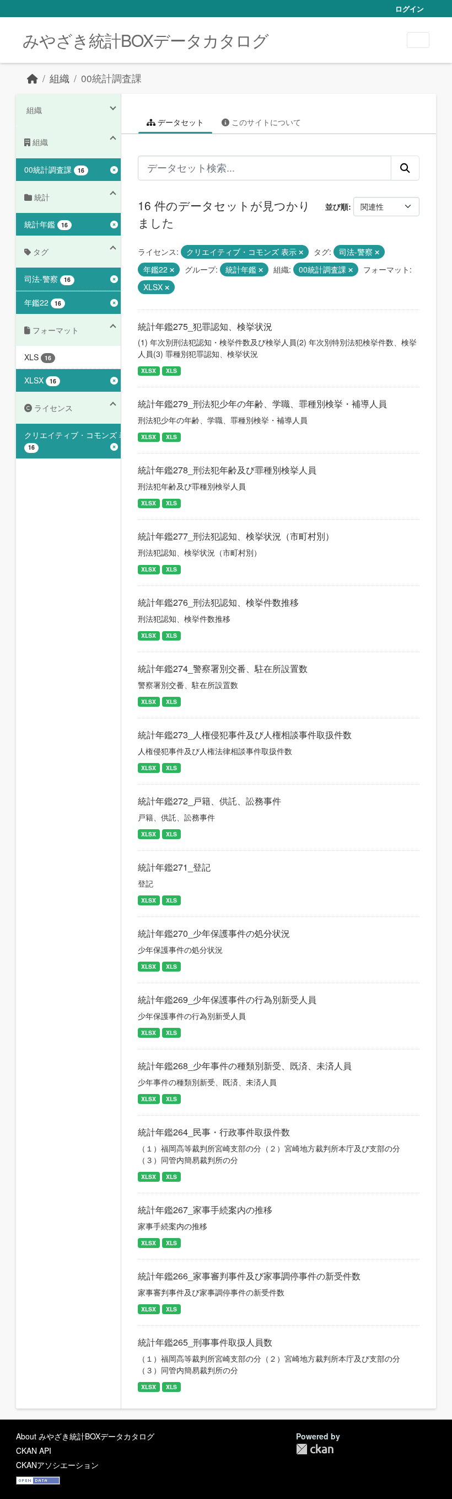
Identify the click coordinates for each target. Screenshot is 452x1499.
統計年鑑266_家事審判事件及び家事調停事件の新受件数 (249, 1275)
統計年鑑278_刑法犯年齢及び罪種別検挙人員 (227, 469)
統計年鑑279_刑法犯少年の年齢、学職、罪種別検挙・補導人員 (262, 403)
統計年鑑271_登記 (174, 867)
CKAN (314, 1449)
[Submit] (405, 168)
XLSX (148, 370)
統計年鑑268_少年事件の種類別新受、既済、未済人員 (245, 1065)
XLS (171, 370)
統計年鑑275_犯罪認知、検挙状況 (205, 326)
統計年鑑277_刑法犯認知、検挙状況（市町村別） (236, 536)
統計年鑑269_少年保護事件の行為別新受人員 (227, 999)
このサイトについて (265, 121)
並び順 (336, 206)
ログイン (409, 8)
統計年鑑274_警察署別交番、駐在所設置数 (223, 668)
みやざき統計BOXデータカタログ (145, 40)
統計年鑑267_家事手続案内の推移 (205, 1209)
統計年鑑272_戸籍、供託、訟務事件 (209, 800)
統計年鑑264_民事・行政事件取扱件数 (214, 1131)
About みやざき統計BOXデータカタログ (85, 1436)
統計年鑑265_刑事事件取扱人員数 (205, 1342)
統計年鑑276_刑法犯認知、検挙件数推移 (218, 602)
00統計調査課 (111, 78)
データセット (179, 121)
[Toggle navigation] (418, 40)
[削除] (301, 252)
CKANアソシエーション (57, 1464)
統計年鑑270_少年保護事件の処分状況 (214, 933)
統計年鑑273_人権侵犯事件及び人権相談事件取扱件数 (245, 734)
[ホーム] (32, 78)
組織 (59, 78)
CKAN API (33, 1450)
